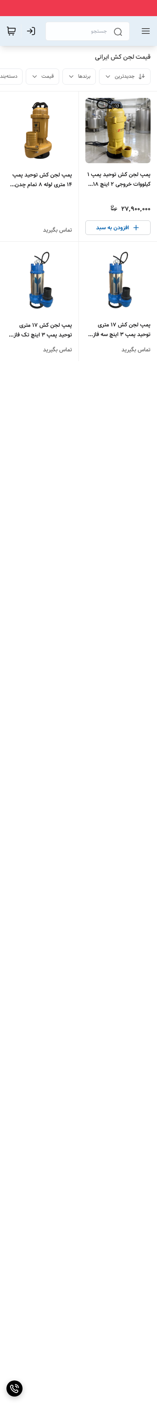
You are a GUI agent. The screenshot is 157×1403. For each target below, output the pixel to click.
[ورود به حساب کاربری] (32, 31)
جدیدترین (125, 76)
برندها (84, 76)
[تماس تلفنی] (14, 1388)
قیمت (47, 76)
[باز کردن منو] (144, 31)
